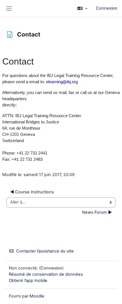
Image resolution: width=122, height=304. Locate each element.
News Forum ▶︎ (97, 212)
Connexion (106, 8)
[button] (82, 8)
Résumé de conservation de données (46, 274)
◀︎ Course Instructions (32, 191)
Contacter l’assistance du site (45, 251)
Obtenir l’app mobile (28, 280)
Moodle (37, 296)
